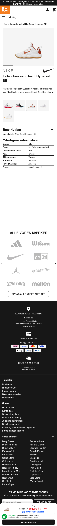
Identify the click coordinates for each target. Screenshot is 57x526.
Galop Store (8, 457)
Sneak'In (34, 454)
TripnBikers (35, 474)
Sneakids (34, 457)
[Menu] (3, 17)
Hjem (5, 24)
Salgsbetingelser (10, 414)
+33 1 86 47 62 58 (28, 326)
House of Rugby (10, 467)
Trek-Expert (35, 467)
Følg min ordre (9, 391)
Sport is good (36, 461)
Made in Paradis (10, 474)
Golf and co (7, 461)
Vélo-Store (35, 477)
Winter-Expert (36, 481)
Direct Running (9, 444)
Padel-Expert (8, 484)
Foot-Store (7, 454)
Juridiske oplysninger (12, 420)
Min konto (7, 384)
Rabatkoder (8, 397)
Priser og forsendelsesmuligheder (18, 427)
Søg (14, 17)
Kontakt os (28, 318)
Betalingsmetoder (11, 424)
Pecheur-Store (37, 441)
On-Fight (6, 481)
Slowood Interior (38, 447)
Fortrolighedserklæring (13, 430)
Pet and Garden (37, 444)
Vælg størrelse (28, 522)
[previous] (2, 263)
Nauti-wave (7, 477)
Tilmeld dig (44, 502)
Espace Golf (8, 451)
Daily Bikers (8, 441)
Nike (8, 70)
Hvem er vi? (8, 407)
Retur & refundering (11, 417)
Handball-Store (9, 464)
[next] (55, 263)
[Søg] (10, 17)
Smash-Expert (37, 451)
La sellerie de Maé (11, 471)
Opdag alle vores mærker (28, 294)
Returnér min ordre (11, 394)
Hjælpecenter (8, 387)
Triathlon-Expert (37, 471)
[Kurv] (54, 9)
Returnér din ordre (28, 369)
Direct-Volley (8, 447)
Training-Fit (35, 464)
